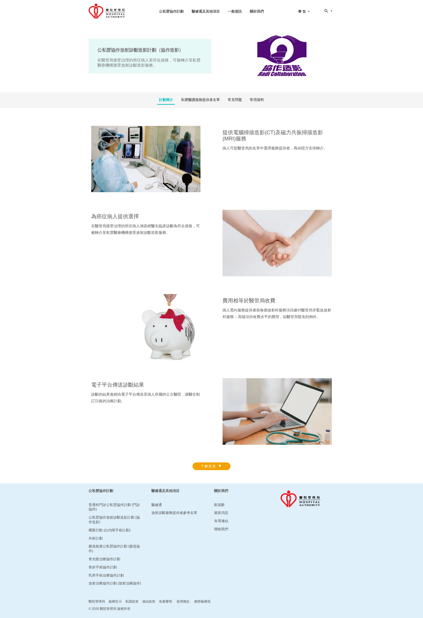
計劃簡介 (166, 100)
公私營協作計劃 (171, 11)
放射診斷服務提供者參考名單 (174, 513)
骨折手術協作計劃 (103, 567)
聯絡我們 (221, 529)
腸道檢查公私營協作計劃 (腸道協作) (114, 548)
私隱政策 (132, 601)
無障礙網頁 (202, 601)
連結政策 (148, 601)
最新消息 (221, 513)
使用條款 (183, 601)
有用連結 (221, 521)
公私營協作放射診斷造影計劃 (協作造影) (114, 520)
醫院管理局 (97, 601)
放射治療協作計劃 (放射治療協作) (115, 583)
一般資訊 (235, 11)
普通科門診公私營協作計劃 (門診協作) (114, 507)
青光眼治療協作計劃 (104, 559)
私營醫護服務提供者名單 (200, 100)
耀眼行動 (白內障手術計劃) (109, 530)
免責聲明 (165, 601)
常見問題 (235, 100)
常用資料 (257, 100)
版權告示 (115, 601)
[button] (303, 11)
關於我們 (257, 11)
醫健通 (156, 505)
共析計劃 (96, 538)
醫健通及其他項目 (206, 11)
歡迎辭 (219, 505)
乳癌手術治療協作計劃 (106, 575)
